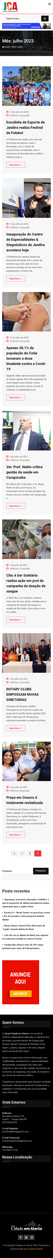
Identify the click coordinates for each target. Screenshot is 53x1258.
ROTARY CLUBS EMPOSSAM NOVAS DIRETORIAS (22, 694)
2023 (14, 47)
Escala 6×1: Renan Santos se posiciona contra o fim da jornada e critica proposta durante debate (26, 916)
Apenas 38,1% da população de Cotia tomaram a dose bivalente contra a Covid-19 (26, 358)
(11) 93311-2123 (10, 1150)
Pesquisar (7, 871)
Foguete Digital (35, 1249)
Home (7, 47)
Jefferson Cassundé (19, 115)
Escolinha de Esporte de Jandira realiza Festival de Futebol (25, 127)
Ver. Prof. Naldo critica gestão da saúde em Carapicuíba (24, 472)
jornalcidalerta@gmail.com (15, 1131)
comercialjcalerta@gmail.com (17, 1141)
